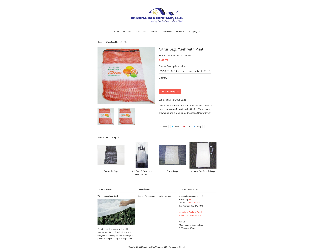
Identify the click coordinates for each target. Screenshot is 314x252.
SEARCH (180, 31)
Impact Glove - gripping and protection (154, 196)
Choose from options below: (172, 66)
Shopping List (195, 31)
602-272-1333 (195, 199)
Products (127, 31)
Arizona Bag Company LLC (156, 246)
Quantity (163, 77)
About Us (154, 31)
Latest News (140, 31)
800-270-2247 (194, 202)
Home (116, 31)
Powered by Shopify (177, 246)
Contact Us (167, 31)
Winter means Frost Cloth (108, 196)
